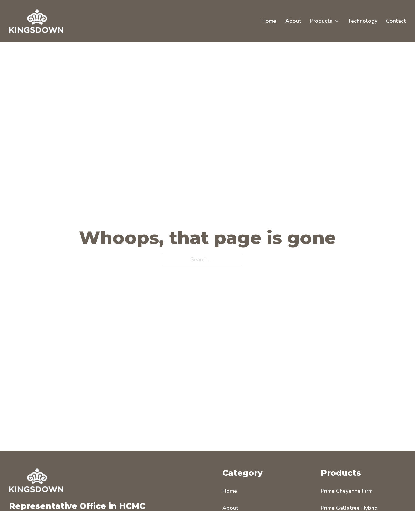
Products (321, 21)
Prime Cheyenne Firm (346, 491)
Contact (396, 21)
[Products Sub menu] (337, 21)
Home (269, 21)
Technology (362, 21)
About (293, 21)
